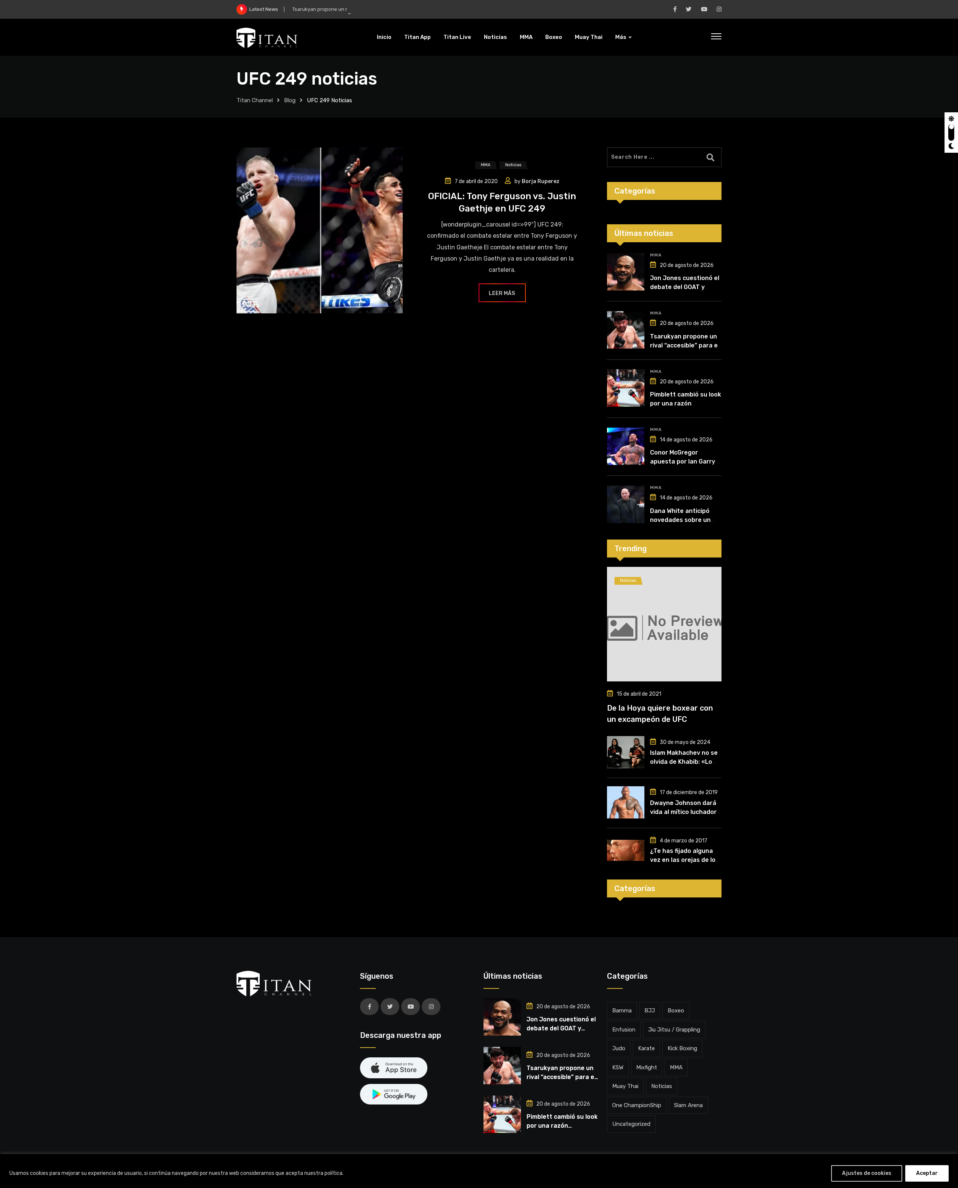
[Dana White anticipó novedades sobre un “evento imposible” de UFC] (625, 504)
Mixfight (646, 1067)
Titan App (417, 37)
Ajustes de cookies (866, 1173)
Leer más (502, 293)
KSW (617, 1067)
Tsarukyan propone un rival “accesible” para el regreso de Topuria (368, 9)
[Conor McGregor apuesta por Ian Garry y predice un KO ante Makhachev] (625, 446)
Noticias (495, 37)
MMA (526, 37)
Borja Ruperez (540, 181)
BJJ (649, 1010)
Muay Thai (588, 37)
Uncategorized (631, 1124)
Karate (646, 1048)
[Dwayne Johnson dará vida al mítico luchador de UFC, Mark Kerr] (625, 802)
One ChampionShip (636, 1105)
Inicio (384, 37)
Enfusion (623, 1029)
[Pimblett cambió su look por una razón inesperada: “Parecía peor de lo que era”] (625, 388)
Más (620, 37)
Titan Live (457, 37)
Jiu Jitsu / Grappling (674, 1029)
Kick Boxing (682, 1048)
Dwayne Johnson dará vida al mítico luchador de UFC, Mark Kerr (683, 811)
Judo (618, 1048)
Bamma (622, 1010)
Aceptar (927, 1173)
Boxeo (553, 37)
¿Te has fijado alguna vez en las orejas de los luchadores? (684, 859)
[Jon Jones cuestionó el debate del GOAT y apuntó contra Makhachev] (625, 272)
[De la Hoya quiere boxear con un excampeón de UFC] (664, 624)
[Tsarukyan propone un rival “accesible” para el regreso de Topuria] (625, 330)
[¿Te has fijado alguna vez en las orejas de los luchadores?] (625, 850)
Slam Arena (688, 1105)
